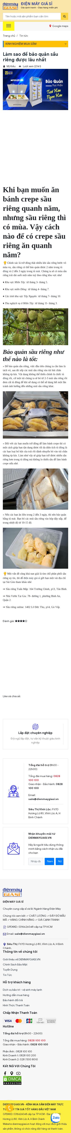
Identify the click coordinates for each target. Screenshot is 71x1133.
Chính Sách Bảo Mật (15, 964)
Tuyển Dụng (10, 969)
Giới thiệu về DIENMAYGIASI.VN (21, 959)
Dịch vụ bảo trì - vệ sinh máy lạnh (22, 989)
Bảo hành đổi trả (13, 1000)
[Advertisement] (35, 149)
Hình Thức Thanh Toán (16, 1005)
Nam (50, 861)
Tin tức (23, 35)
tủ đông (60, 447)
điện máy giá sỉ (32, 578)
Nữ (60, 861)
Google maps (60, 26)
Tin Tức (7, 975)
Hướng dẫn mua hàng (16, 995)
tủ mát (36, 271)
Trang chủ (9, 35)
